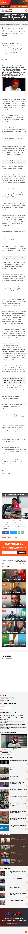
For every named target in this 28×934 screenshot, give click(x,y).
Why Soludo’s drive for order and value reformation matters (13, 606)
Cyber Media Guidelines (7, 920)
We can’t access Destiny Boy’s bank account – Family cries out (18, 872)
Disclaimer (19, 920)
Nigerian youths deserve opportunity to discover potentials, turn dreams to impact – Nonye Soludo (13, 380)
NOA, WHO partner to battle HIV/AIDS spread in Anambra (18, 790)
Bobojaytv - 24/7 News (17, 923)
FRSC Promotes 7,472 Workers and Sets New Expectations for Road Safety (12, 725)
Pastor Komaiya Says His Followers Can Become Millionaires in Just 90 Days (13, 721)
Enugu (4, 610)
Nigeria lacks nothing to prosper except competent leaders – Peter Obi (17, 783)
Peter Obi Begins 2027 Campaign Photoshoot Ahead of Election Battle (18, 812)
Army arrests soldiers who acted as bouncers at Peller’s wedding (18, 894)
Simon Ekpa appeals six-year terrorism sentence (18, 840)
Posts (3, 706)
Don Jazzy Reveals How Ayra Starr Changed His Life (9, 716)
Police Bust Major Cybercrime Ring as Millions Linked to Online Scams (18, 775)
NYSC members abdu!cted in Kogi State (18, 847)
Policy (14, 920)
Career (24, 920)
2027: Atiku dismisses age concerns (17, 854)
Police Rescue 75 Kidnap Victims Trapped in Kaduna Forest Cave (18, 819)
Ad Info (21, 919)
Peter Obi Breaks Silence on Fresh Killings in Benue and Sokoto (13, 593)
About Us (12, 919)
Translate (8, 700)
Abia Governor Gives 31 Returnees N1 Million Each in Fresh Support (13, 580)
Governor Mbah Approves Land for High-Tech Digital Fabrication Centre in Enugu (13, 619)
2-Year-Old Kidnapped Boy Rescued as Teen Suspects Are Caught (18, 826)
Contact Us (17, 919)
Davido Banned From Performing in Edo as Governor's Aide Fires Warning (12, 718)
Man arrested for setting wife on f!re (16, 900)
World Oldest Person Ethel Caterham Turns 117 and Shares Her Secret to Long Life (13, 728)
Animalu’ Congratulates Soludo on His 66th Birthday (13, 633)
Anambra (9, 537)
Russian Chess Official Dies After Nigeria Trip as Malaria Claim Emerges (18, 761)
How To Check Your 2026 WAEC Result (17, 879)
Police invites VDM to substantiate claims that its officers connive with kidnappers (18, 797)
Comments (3, 709)
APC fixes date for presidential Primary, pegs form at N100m (14, 645)
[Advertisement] (15, 38)
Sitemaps (7, 919)
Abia (4, 572)
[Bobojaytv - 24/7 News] (14, 915)
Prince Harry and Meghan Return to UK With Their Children (18, 804)
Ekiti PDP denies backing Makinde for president (17, 861)
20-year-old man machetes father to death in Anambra (18, 768)
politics (16, 537)
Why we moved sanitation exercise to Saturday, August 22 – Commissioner (18, 886)
